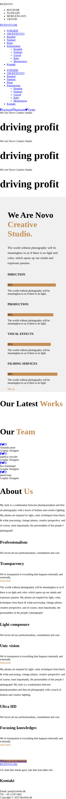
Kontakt (11, 103)
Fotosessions (13, 85)
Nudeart (11, 79)
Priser (10, 82)
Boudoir (11, 76)
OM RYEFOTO (16, 73)
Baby (16, 97)
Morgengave (20, 100)
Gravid (17, 94)
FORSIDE (12, 70)
